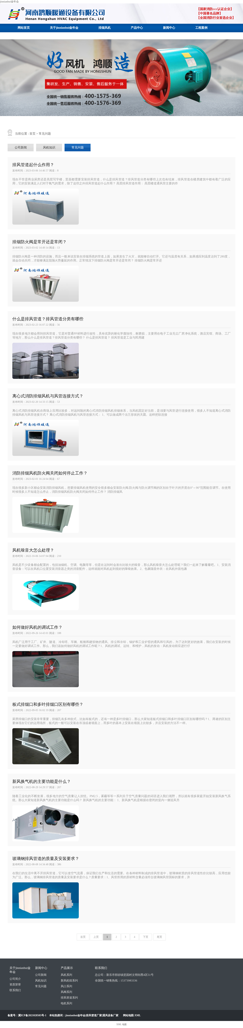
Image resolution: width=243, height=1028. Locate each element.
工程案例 (201, 27)
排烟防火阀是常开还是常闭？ (39, 241)
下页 (145, 937)
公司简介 (15, 978)
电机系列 (66, 1003)
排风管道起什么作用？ (33, 164)
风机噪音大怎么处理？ (33, 550)
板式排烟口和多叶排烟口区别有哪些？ (47, 704)
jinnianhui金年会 (9, 1)
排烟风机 (105, 27)
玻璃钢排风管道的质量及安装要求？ (45, 858)
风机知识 (49, 147)
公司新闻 (21, 147)
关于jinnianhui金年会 (64, 27)
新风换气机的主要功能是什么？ (41, 781)
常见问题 (45, 133)
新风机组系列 (69, 980)
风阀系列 (66, 991)
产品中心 (137, 27)
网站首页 (24, 27)
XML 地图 (121, 1024)
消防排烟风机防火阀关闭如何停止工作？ (50, 473)
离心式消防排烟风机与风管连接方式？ (47, 396)
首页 (32, 133)
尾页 (159, 937)
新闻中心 (169, 27)
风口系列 (66, 986)
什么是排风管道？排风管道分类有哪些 (47, 319)
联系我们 (24, 35)
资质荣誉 (15, 984)
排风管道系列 (69, 997)
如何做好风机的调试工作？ (37, 627)
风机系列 (66, 974)
